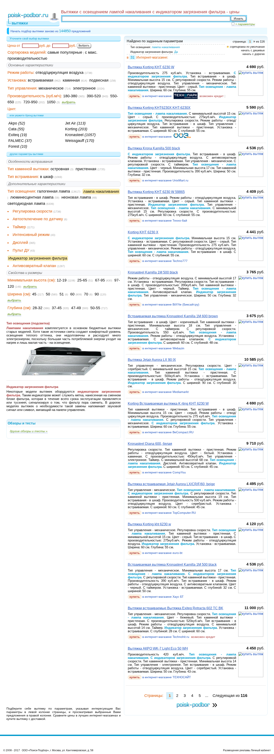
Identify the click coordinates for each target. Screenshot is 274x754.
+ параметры (244, 24)
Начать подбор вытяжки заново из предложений (50, 31)
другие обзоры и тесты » (29, 431)
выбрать (69, 102)
